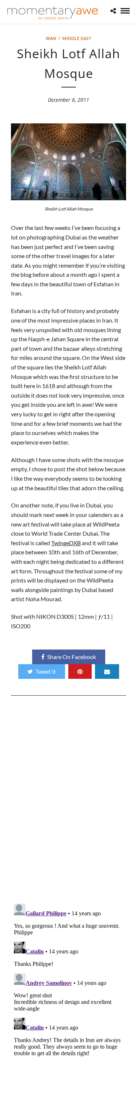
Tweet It (45, 671)
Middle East (76, 38)
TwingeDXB (66, 542)
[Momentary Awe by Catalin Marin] (53, 13)
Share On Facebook (71, 656)
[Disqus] (68, 802)
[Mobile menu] (125, 11)
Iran (51, 38)
